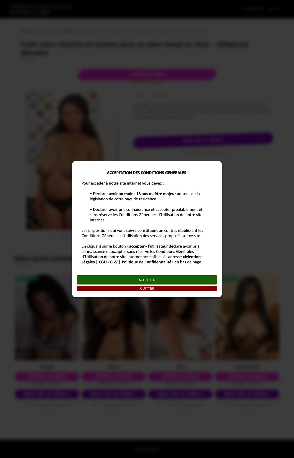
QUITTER (147, 288)
